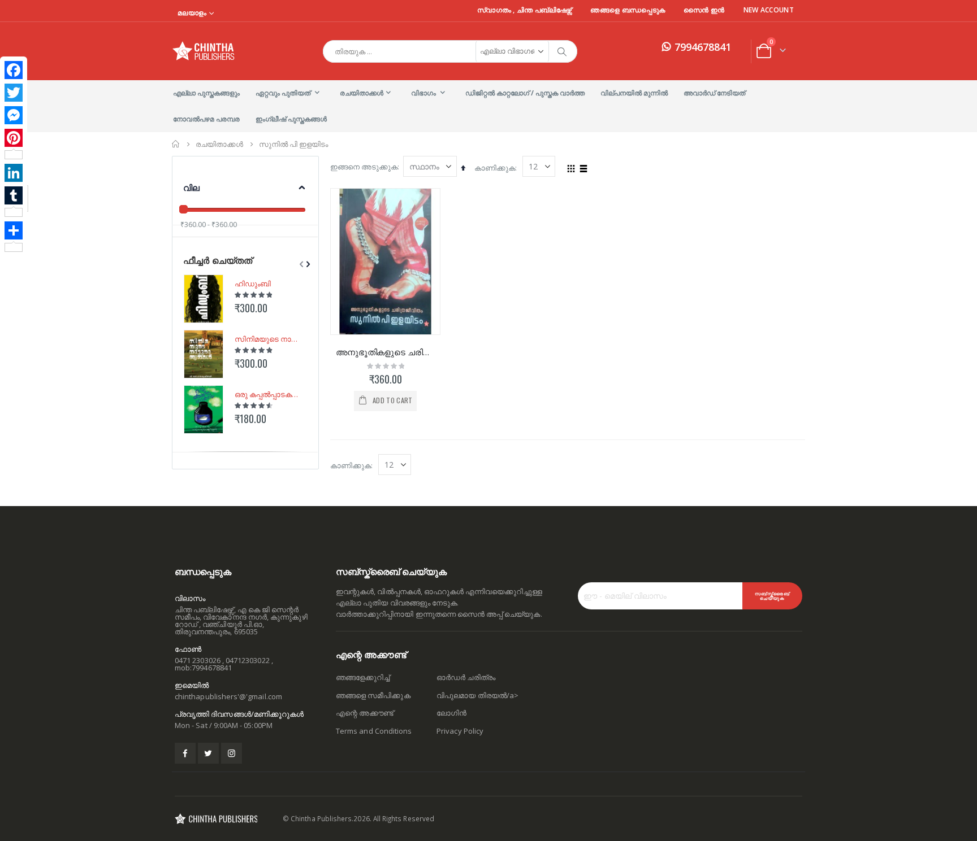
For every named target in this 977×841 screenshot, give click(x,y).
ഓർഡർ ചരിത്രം (465, 677)
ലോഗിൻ (451, 713)
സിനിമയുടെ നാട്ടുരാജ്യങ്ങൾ (269, 339)
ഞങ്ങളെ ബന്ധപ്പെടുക (627, 10)
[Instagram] (231, 753)
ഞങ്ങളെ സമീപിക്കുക (373, 695)
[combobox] (450, 51)
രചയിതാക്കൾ (219, 144)
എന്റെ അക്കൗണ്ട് (365, 713)
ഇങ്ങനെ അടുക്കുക (363, 167)
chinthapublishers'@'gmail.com (228, 696)
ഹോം (176, 144)
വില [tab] (191, 187)
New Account (768, 10)
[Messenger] (13, 115)
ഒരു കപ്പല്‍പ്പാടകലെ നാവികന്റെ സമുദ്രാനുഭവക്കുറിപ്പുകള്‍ (269, 394)
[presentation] (307, 264)
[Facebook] (13, 70)
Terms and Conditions (374, 731)
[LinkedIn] (13, 173)
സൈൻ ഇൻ (704, 10)
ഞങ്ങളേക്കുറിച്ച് (363, 677)
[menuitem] (206, 93)
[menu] (488, 106)
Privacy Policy (459, 731)
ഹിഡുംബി (253, 283)
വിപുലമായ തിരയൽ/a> (477, 695)
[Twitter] (13, 92)
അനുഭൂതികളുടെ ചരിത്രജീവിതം (385, 352)
